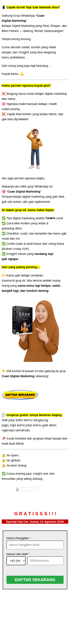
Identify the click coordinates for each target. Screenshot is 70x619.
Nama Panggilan (18, 538)
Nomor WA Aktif (17, 554)
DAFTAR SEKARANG (35, 579)
